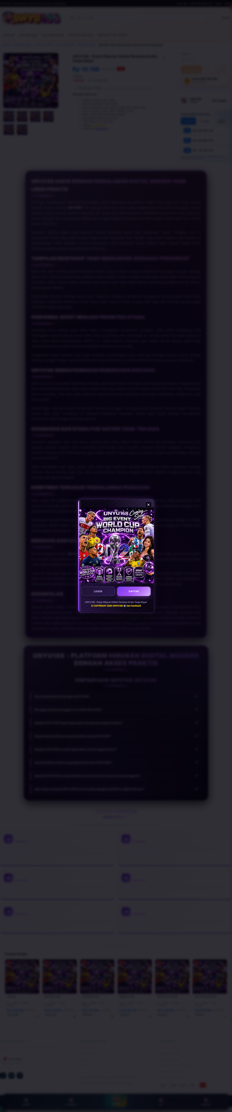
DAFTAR (134, 591)
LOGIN (98, 591)
